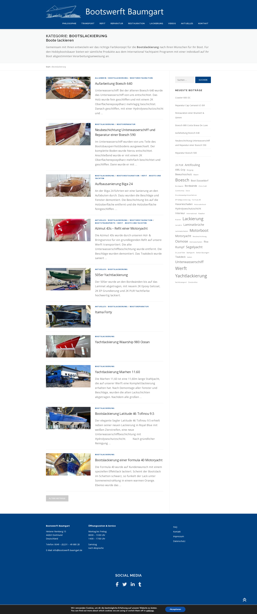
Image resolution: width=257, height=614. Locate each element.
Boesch (182, 180)
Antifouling (192, 165)
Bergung (190, 170)
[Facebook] (117, 584)
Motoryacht (183, 236)
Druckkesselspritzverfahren (186, 195)
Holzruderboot (200, 204)
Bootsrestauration (141, 78)
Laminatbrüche (193, 225)
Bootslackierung (118, 78)
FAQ (175, 527)
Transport (88, 23)
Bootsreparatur (126, 124)
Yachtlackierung (191, 276)
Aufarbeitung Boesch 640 (113, 83)
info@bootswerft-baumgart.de (67, 550)
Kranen (178, 220)
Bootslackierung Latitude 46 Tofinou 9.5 (124, 413)
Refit (103, 23)
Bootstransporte (105, 223)
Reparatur (117, 23)
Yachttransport (181, 282)
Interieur (180, 213)
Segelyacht (194, 247)
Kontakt (203, 23)
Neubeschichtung (199, 236)
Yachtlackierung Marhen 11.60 (117, 372)
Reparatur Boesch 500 (186, 152)
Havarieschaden (184, 204)
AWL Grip (180, 169)
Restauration (136, 23)
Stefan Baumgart (202, 253)
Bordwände (191, 185)
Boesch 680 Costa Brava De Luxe (191, 125)
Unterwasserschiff (189, 262)
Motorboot (199, 230)
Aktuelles (187, 23)
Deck (188, 191)
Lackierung (156, 23)
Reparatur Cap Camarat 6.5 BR (190, 105)
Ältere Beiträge (57, 498)
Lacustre (178, 225)
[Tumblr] (139, 584)
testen (189, 257)
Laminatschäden (181, 231)
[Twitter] (124, 584)
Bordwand (179, 186)
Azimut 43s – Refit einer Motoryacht (121, 228)
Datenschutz (179, 541)
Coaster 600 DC (183, 97)
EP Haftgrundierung (182, 200)
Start (48, 67)
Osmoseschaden (195, 242)
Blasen (196, 175)
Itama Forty (103, 312)
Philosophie (69, 23)
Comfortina (179, 191)
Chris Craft (203, 186)
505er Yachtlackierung (111, 274)
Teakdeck (180, 256)
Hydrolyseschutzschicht (188, 208)
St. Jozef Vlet (180, 253)
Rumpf (179, 247)
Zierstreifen (193, 282)
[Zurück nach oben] (244, 600)
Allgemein (100, 78)
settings (150, 610)
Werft (181, 268)
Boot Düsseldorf (199, 180)
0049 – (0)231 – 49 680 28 (67, 544)
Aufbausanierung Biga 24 (114, 183)
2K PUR (179, 165)
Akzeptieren (175, 609)
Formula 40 (196, 200)
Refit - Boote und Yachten (132, 223)
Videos (172, 23)
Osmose (181, 241)
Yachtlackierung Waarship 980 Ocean (122, 342)
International (192, 213)
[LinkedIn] (133, 584)
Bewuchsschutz (183, 174)
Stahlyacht (191, 253)
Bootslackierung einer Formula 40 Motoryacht (128, 460)
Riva (206, 241)
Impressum (178, 536)
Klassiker (201, 213)
